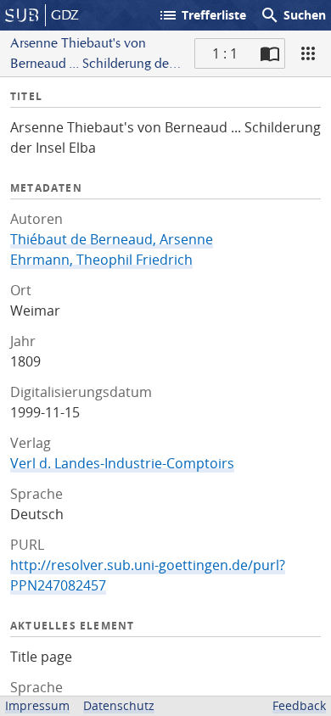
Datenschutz (118, 705)
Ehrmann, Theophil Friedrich (101, 259)
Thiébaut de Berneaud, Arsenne (111, 239)
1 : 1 (225, 53)
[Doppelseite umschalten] (270, 53)
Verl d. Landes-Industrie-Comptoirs (122, 463)
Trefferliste (202, 15)
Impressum (37, 705)
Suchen (293, 15)
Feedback (299, 705)
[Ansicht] (308, 53)
